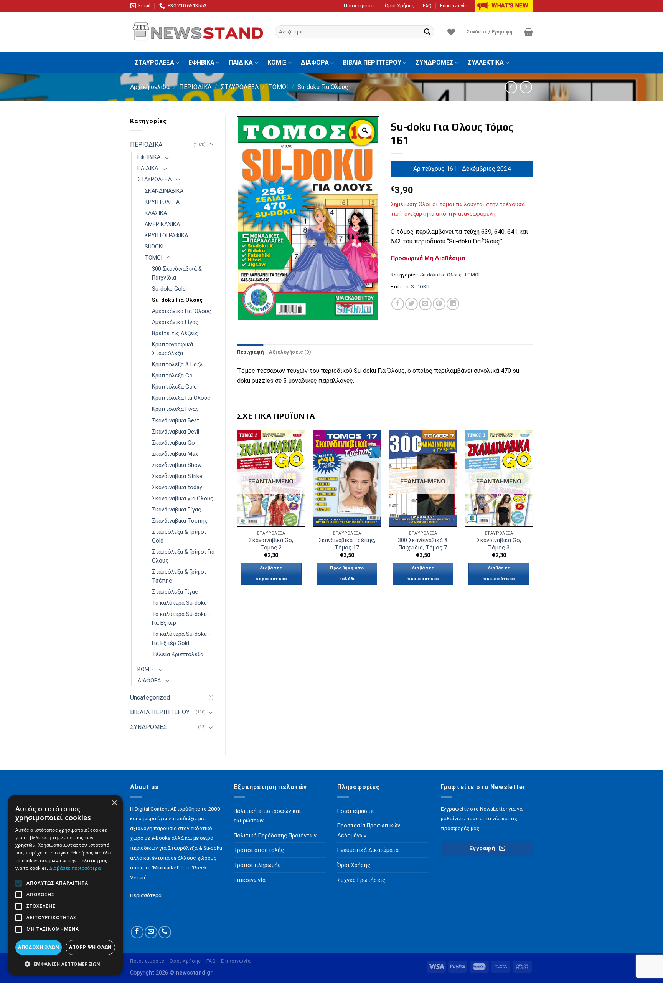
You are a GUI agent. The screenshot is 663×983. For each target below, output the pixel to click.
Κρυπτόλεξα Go (172, 375)
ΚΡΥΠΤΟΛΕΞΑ (162, 202)
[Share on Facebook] (397, 304)
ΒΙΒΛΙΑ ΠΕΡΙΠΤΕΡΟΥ (372, 62)
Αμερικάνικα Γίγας (175, 322)
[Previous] (237, 514)
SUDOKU (155, 246)
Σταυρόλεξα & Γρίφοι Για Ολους (183, 556)
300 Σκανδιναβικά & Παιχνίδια (177, 273)
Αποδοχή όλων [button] (38, 947)
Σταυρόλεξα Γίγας (175, 592)
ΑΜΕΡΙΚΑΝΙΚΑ (162, 224)
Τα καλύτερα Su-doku (179, 603)
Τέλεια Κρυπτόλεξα (177, 654)
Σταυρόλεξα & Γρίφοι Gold (179, 536)
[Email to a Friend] (425, 304)
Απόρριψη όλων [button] (90, 947)
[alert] (65, 885)
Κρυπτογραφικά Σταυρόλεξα (172, 349)
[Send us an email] (151, 932)
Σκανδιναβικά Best (175, 420)
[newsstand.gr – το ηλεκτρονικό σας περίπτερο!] (196, 32)
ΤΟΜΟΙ (278, 87)
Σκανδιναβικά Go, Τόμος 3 (499, 544)
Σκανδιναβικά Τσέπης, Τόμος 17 (346, 544)
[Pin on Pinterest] (439, 304)
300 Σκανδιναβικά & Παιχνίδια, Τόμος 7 (423, 544)
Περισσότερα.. (147, 895)
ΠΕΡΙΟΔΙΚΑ (195, 87)
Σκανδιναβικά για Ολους (182, 498)
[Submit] (427, 31)
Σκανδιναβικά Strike (177, 476)
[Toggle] (211, 144)
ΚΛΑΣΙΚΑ (156, 213)
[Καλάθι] (528, 31)
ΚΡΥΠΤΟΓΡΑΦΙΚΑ (166, 235)
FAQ (427, 5)
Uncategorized (150, 697)
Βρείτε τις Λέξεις (175, 333)
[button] (65, 964)
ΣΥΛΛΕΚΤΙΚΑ (486, 62)
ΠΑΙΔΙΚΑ (241, 62)
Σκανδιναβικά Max (175, 454)
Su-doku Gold (169, 289)
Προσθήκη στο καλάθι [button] (347, 573)
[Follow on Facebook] (137, 932)
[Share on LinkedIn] (453, 304)
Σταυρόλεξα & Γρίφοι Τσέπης (179, 576)
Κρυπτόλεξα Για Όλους (181, 398)
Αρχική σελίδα (150, 87)
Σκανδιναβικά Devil (175, 432)
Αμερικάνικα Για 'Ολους (181, 311)
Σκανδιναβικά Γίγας (176, 509)
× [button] (114, 803)
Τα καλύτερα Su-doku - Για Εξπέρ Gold (181, 638)
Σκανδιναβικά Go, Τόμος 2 (271, 544)
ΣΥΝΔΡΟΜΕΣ (435, 62)
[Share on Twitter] (411, 304)
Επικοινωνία (454, 5)
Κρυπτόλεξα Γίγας (175, 409)
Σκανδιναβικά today (177, 487)
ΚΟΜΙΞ (277, 62)
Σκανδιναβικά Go (173, 443)
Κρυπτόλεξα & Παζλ (177, 364)
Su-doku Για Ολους (322, 87)
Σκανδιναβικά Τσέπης (180, 521)
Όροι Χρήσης (399, 5)
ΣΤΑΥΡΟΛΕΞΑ (154, 62)
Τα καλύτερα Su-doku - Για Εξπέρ (181, 618)
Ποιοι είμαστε (360, 5)
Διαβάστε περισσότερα (271, 573)
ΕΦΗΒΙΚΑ (201, 62)
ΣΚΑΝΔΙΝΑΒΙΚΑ (164, 191)
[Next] (532, 514)
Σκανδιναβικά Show (177, 465)
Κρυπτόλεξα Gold (174, 387)
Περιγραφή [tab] (250, 352)
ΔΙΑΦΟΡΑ (315, 62)
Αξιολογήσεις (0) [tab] (290, 352)
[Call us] (164, 932)
